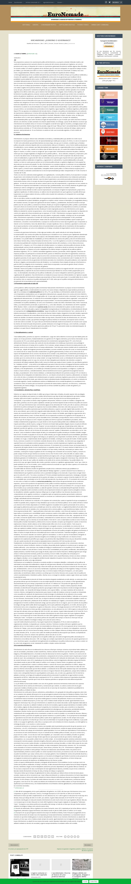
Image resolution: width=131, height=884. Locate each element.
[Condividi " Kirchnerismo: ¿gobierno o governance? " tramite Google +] (42, 836)
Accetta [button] (85, 881)
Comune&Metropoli (48, 25)
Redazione (36, 43)
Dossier (59, 2)
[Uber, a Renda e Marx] (19, 867)
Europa (35, 25)
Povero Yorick (83, 25)
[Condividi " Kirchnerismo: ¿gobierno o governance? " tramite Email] (49, 836)
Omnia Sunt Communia (100, 25)
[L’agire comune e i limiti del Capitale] (40, 864)
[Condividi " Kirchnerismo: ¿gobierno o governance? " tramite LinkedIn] (45, 836)
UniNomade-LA (31, 53)
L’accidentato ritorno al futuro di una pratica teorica (61, 875)
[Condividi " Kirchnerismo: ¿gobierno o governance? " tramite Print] (52, 836)
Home (10, 2)
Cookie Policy (93, 881)
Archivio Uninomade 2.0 (32, 2)
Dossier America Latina (60, 43)
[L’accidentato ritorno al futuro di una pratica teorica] (61, 864)
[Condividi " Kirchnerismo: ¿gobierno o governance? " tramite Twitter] (38, 836)
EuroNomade (18, 2)
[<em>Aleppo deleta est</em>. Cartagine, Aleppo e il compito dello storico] (81, 864)
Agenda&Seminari (48, 2)
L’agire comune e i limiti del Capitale (39, 874)
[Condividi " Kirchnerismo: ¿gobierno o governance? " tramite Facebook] (35, 836)
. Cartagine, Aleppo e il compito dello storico (81, 876)
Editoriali (26, 25)
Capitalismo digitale (67, 25)
